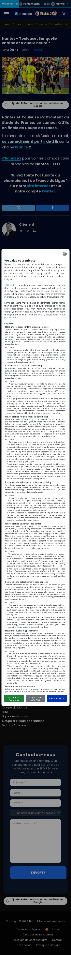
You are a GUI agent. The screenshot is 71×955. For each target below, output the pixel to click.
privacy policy (11, 317)
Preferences (56, 698)
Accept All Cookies (14, 698)
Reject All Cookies (35, 698)
